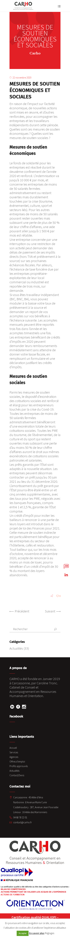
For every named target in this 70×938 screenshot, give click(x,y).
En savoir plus (36, 933)
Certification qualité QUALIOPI (34, 917)
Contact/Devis (17, 775)
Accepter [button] (23, 933)
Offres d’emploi (17, 761)
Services (14, 752)
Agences (14, 757)
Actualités (16, 648)
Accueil (13, 747)
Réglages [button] (49, 933)
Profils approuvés (19, 766)
